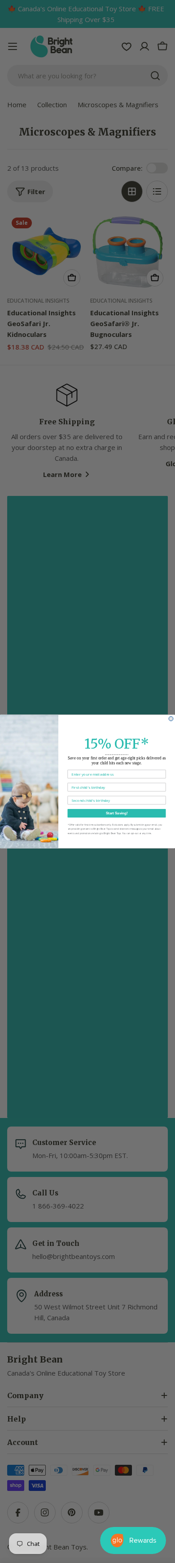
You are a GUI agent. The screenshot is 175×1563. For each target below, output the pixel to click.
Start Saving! (117, 813)
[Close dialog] (171, 719)
